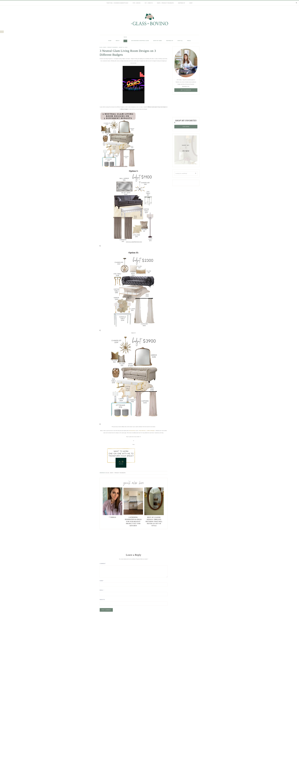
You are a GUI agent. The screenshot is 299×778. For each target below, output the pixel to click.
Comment (103, 563)
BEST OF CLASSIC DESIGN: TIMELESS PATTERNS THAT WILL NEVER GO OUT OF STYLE (154, 521)
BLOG (101, 47)
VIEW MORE (186, 126)
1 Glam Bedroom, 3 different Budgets (146, 430)
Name (102, 580)
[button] (2, 31)
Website (102, 599)
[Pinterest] (185, 182)
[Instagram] (294, 0)
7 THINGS (112, 517)
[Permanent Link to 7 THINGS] (112, 514)
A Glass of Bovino (149, 19)
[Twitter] (293, 0)
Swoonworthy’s (132, 430)
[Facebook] (292, 0)
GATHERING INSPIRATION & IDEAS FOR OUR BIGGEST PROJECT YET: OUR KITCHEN (133, 521)
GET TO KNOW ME (186, 90)
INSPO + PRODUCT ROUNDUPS (110, 47)
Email (102, 590)
